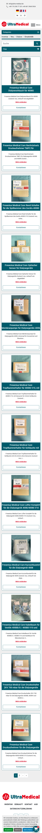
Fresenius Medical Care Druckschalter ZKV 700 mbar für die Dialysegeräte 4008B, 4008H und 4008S (21, 686)
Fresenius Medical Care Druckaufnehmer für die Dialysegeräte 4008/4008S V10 (21, 746)
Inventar (8, 804)
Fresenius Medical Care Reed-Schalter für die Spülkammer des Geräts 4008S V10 (21, 207)
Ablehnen (18, 830)
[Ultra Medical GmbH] (21, 797)
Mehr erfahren (28, 830)
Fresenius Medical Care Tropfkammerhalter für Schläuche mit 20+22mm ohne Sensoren (21, 446)
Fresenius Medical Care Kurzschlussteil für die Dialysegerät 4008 (21, 566)
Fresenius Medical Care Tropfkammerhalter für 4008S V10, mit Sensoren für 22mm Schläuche (21, 386)
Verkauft (18, 804)
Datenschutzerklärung (31, 826)
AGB (36, 804)
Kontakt (28, 804)
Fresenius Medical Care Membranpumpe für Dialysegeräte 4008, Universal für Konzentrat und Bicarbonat (21, 326)
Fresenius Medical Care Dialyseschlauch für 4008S (21, 89)
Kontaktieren (21, 108)
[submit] (37, 43)
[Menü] (33, 25)
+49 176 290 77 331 (15, 6)
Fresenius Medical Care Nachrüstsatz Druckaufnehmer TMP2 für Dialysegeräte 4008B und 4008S (21, 147)
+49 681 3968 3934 (29, 6)
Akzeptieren (8, 830)
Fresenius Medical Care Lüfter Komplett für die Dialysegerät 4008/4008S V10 (21, 506)
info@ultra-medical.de (16, 4)
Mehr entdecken (21, 102)
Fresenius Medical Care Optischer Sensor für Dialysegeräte (21, 266)
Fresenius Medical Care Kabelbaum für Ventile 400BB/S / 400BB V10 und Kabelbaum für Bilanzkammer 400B (21, 626)
